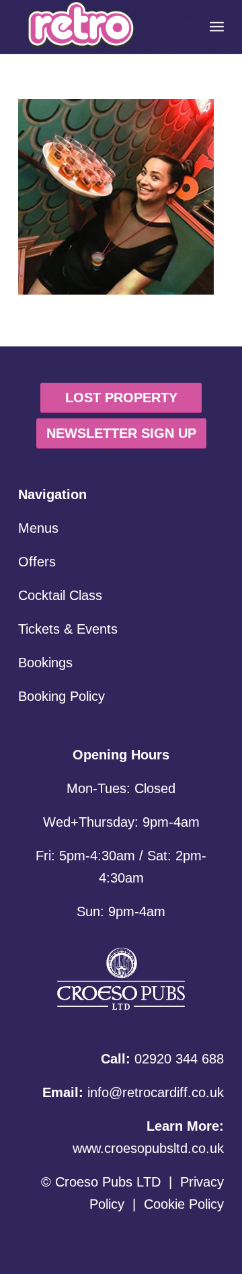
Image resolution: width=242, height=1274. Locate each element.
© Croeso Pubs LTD (101, 1181)
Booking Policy (61, 696)
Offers (37, 561)
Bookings (45, 662)
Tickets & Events (68, 629)
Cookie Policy (184, 1204)
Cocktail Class (60, 595)
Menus (38, 528)
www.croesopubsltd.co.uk (148, 1148)
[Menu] (217, 27)
